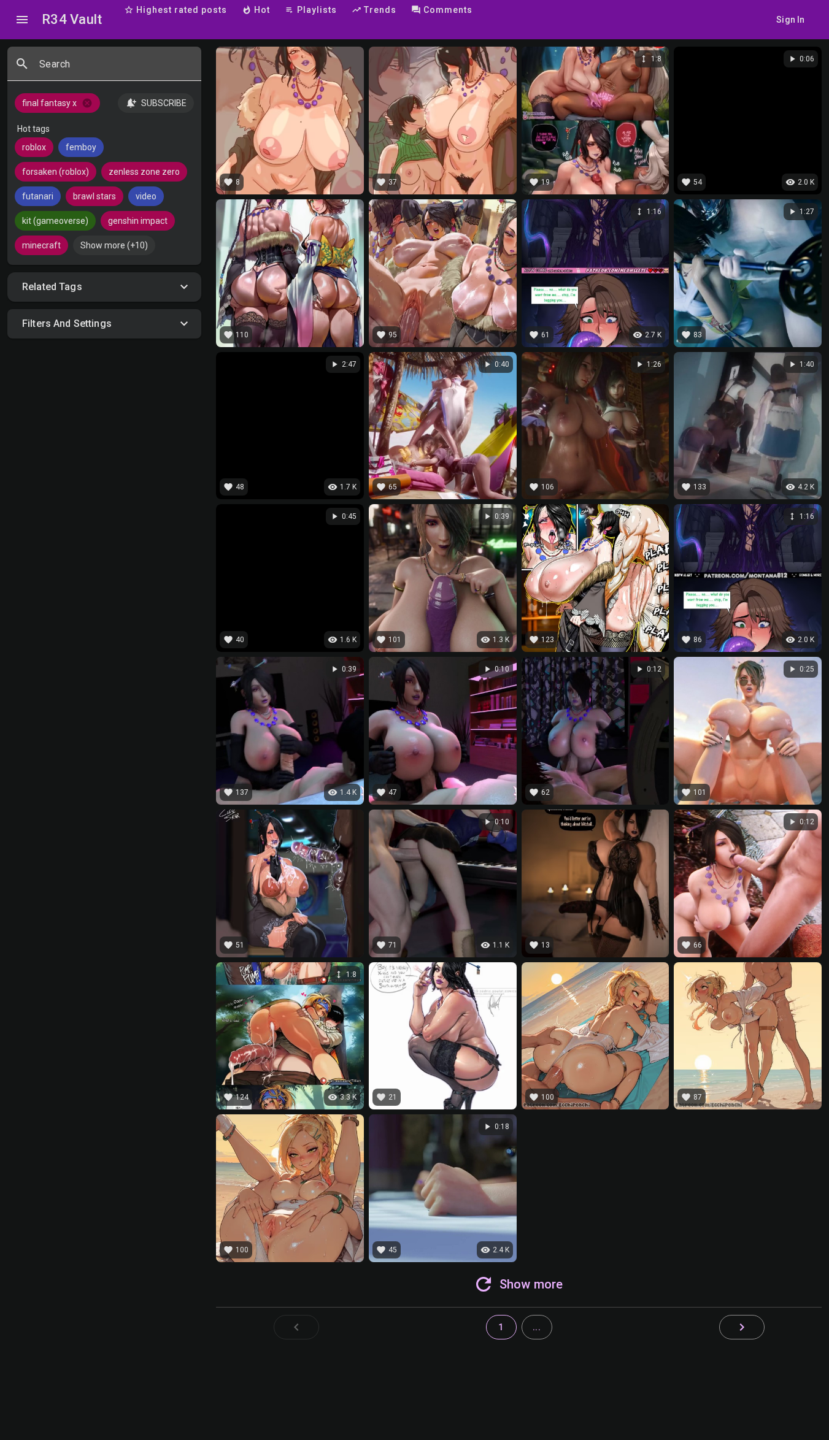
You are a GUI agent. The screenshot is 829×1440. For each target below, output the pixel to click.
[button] (104, 287)
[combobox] (115, 68)
